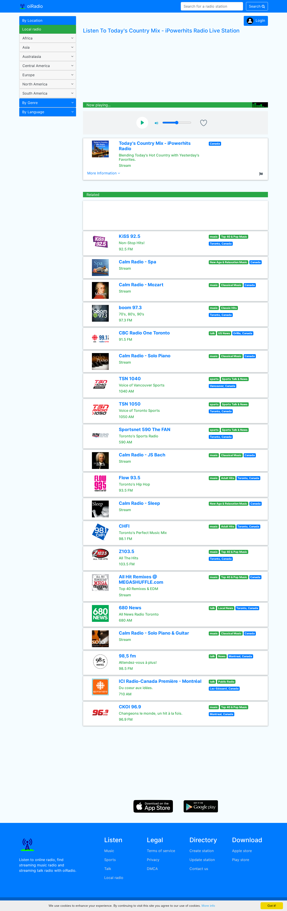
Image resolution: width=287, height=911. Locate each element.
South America (34, 93)
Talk (107, 868)
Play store (240, 859)
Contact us (198, 868)
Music (109, 850)
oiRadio (34, 6)
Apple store (242, 850)
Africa (27, 38)
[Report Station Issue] (262, 173)
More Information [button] (102, 173)
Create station (201, 850)
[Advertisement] (46, 189)
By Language (33, 112)
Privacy (153, 859)
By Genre (30, 102)
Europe (28, 75)
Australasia (31, 56)
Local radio (31, 29)
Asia (26, 47)
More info (208, 905)
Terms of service (161, 850)
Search (255, 6)
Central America (36, 65)
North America (34, 84)
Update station (202, 859)
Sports (110, 859)
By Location (32, 20)
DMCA (152, 868)
